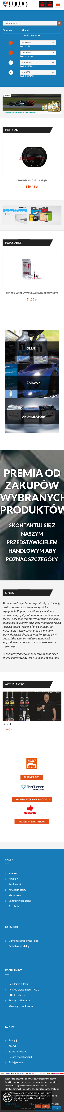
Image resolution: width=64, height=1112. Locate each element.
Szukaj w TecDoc (18, 1051)
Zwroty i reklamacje (19, 1000)
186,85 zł (32, 303)
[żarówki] (32, 381)
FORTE (7, 724)
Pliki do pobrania (17, 995)
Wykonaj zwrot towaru (21, 1006)
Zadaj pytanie (16, 1062)
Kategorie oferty (17, 890)
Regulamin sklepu (18, 984)
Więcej (9, 729)
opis (27, 30)
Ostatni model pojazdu (21, 1057)
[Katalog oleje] (32, 347)
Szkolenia (14, 906)
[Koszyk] (49, 4)
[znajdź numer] (59, 23)
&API (57, 1104)
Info (46, 1106)
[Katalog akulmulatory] (32, 415)
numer (8, 30)
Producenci (15, 884)
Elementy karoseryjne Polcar (24, 940)
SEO (53, 1104)
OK (38, 1106)
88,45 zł (32, 190)
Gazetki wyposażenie (20, 900)
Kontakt (13, 873)
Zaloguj (13, 1040)
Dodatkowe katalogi (19, 946)
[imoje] (32, 1073)
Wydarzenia (15, 895)
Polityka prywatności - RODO (24, 989)
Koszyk (12, 1046)
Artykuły (13, 879)
